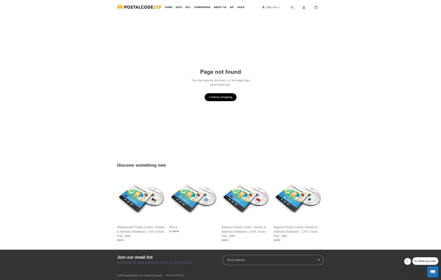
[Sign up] (318, 260)
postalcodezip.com (133, 275)
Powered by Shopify (152, 275)
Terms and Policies (175, 275)
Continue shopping (220, 97)
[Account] (304, 7)
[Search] (292, 7)
